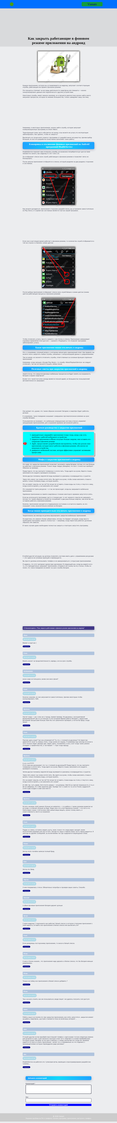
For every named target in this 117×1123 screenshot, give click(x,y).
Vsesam (92, 4)
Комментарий (30, 1083)
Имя (27, 1097)
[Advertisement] (58, 22)
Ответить (26, 646)
